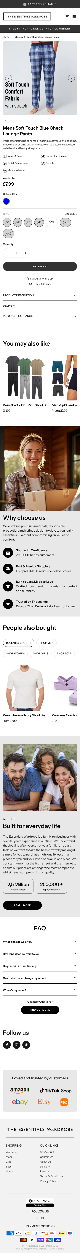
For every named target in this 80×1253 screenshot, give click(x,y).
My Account (47, 1152)
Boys (9, 1166)
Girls (8, 1161)
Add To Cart (40, 266)
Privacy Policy (48, 1181)
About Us (45, 1161)
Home (6, 36)
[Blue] (6, 201)
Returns (44, 1171)
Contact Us (46, 1157)
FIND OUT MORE (40, 1009)
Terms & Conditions (51, 1176)
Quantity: (8, 244)
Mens (9, 1157)
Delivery (45, 1166)
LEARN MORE (22, 905)
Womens (11, 1152)
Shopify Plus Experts (35, 1248)
